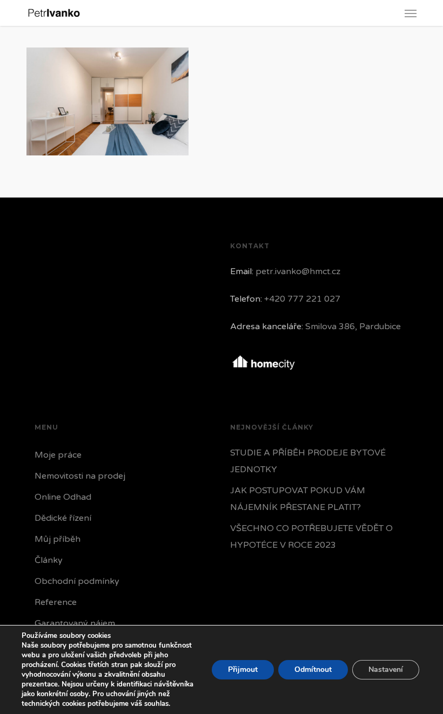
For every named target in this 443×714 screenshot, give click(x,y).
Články (49, 560)
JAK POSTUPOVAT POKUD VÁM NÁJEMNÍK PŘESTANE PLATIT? (297, 499)
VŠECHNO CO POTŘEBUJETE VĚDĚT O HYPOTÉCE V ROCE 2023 (311, 536)
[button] (411, 13)
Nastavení (385, 669)
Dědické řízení (63, 518)
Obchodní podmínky (77, 581)
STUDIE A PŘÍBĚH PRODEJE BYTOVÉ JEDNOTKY (308, 461)
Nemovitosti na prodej (80, 476)
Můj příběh (57, 539)
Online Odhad (63, 497)
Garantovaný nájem (75, 623)
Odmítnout (313, 669)
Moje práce (58, 455)
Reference (56, 602)
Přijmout (243, 669)
